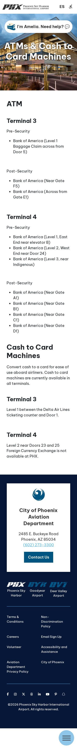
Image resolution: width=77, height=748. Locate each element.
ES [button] (62, 6)
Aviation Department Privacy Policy (18, 666)
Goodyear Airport (37, 593)
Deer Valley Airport (58, 593)
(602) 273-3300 (38, 545)
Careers (13, 637)
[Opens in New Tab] (8, 694)
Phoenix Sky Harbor (16, 593)
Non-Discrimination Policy (52, 621)
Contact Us (38, 557)
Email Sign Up (51, 637)
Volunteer (14, 647)
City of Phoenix (52, 662)
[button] (38, 557)
